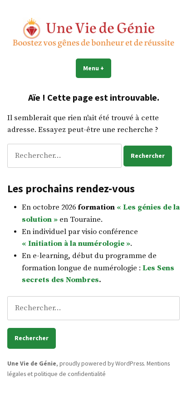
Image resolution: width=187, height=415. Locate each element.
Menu (97, 68)
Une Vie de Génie (31, 363)
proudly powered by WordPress (101, 363)
